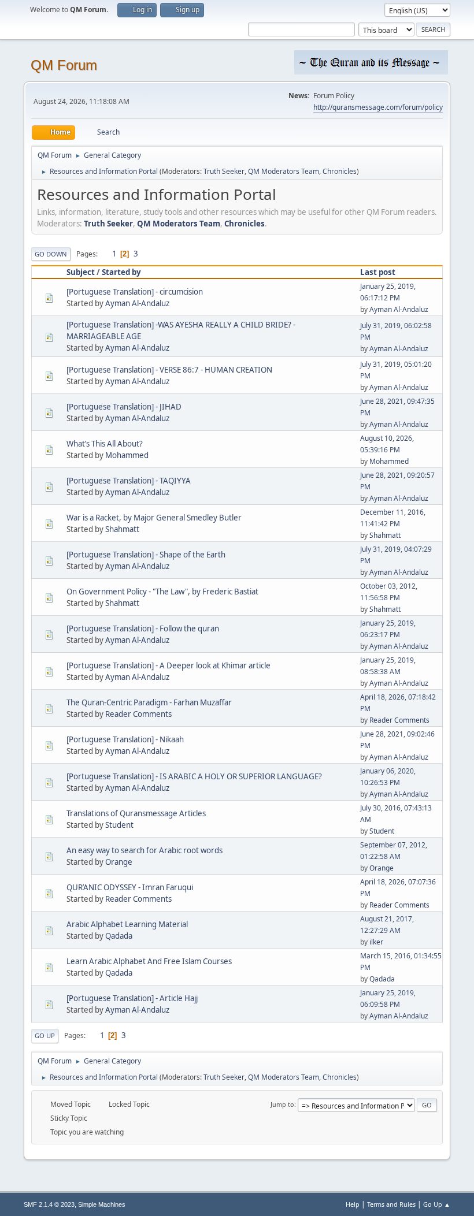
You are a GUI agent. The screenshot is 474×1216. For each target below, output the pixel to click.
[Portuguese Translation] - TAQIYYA (128, 480)
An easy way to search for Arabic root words (144, 850)
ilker (376, 942)
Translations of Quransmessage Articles (136, 813)
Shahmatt (122, 529)
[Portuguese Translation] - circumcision (134, 292)
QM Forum (64, 65)
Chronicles (340, 171)
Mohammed (127, 455)
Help (353, 1204)
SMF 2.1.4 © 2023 (49, 1204)
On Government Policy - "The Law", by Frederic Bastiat (162, 591)
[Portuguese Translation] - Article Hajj (132, 998)
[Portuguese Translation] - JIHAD (124, 406)
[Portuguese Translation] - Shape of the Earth (145, 554)
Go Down (51, 254)
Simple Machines (101, 1204)
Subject (80, 272)
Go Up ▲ (436, 1204)
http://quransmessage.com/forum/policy (378, 107)
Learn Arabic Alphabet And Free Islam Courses (149, 961)
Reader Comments (138, 714)
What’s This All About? (104, 443)
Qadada (118, 936)
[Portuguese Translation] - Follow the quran (142, 628)
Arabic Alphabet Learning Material (127, 924)
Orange (118, 862)
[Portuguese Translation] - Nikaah (125, 739)
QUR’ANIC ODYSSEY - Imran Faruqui (129, 887)
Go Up (45, 1035)
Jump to (282, 1104)
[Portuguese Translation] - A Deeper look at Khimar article (168, 665)
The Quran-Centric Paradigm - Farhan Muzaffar (149, 702)
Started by (121, 272)
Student (119, 825)
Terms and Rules (391, 1204)
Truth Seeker (224, 171)
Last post (377, 272)
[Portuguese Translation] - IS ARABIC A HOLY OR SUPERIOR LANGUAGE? (194, 776)
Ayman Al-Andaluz (137, 303)
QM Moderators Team (283, 171)
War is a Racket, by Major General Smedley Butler (154, 517)
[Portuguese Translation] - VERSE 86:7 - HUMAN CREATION (169, 370)
